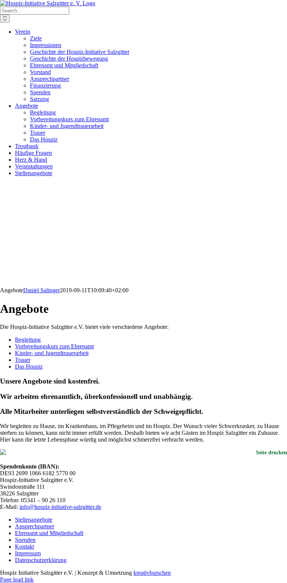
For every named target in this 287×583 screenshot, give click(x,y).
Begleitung (28, 339)
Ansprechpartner (34, 526)
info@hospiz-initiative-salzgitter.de (60, 507)
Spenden (25, 540)
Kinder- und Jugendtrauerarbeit (52, 353)
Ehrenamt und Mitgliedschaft (49, 533)
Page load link (17, 579)
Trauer (22, 360)
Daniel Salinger (41, 290)
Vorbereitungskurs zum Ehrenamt (54, 346)
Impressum (28, 553)
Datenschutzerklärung (41, 560)
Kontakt (24, 546)
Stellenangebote (33, 519)
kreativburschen (152, 573)
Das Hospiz (29, 366)
